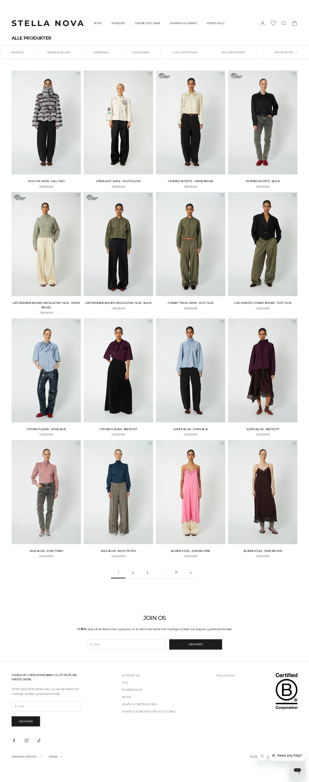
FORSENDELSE (132, 689)
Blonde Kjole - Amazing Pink (190, 551)
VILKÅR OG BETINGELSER (139, 704)
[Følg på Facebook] (14, 740)
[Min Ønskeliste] (273, 23)
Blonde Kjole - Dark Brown (263, 551)
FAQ (125, 682)
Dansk (53, 756)
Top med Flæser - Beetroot (118, 429)
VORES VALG (216, 23)
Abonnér (26, 721)
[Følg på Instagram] (26, 740)
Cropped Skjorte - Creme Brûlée (190, 181)
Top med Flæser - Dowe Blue (46, 429)
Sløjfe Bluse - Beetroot (263, 429)
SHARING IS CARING (183, 23)
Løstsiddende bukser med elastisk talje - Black (118, 303)
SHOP (98, 23)
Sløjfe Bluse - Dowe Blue (190, 429)
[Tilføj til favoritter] (77, 74)
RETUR (126, 697)
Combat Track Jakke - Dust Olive (190, 303)
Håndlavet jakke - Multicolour (118, 181)
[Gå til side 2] (190, 572)
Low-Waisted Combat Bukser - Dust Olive (262, 303)
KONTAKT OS (131, 675)
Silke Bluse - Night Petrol (118, 551)
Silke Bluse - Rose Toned (46, 551)
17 (176, 572)
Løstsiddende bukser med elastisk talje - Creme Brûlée (46, 305)
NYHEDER (118, 23)
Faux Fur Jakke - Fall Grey (46, 181)
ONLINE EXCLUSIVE (147, 23)
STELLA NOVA (225, 675)
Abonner (196, 644)
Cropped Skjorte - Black (263, 181)
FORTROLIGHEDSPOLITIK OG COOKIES (148, 711)
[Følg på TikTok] (39, 740)
